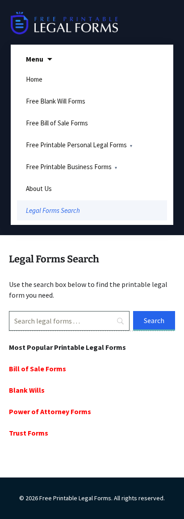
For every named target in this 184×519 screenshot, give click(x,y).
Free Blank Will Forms (55, 101)
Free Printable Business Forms (69, 166)
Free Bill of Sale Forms (57, 123)
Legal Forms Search (53, 210)
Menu (34, 58)
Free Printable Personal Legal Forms (76, 145)
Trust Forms (28, 432)
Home (34, 79)
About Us (39, 188)
